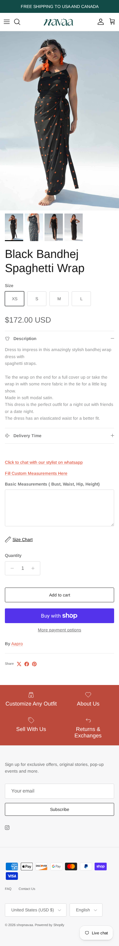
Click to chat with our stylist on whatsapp (44, 462)
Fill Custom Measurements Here (36, 473)
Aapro (17, 643)
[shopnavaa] (59, 22)
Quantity (13, 555)
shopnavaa (24, 925)
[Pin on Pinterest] (34, 664)
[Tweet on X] (19, 664)
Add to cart (59, 594)
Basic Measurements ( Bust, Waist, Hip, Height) (52, 484)
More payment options (59, 629)
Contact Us (27, 889)
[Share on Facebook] (26, 664)
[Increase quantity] (34, 568)
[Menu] (6, 21)
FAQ (8, 889)
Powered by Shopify (49, 925)
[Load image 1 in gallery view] (59, 120)
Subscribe (59, 809)
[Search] (20, 21)
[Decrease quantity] (10, 568)
